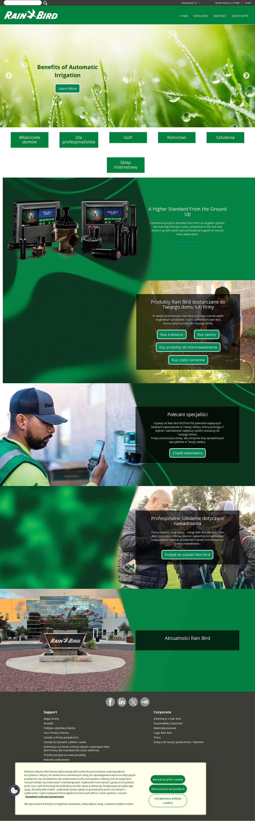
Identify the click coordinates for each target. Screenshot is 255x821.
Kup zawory (206, 334)
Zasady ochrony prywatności (61, 737)
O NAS (182, 17)
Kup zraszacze (171, 334)
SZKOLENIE (199, 17)
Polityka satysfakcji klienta (59, 728)
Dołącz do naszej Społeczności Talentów (178, 742)
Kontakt (48, 723)
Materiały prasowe (165, 728)
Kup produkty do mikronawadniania (188, 347)
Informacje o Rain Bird (167, 718)
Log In (248, 2)
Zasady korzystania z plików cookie (65, 742)
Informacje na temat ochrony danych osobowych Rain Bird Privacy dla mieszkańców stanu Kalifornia (76, 748)
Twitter (133, 702)
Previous (9, 76)
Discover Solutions (187, 241)
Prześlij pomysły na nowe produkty (65, 755)
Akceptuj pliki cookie (168, 779)
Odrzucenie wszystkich (168, 789)
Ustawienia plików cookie (168, 801)
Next (246, 76)
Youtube (145, 702)
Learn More (67, 88)
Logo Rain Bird (163, 732)
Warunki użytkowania (56, 759)
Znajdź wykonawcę (187, 453)
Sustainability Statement (168, 723)
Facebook (110, 702)
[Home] (34, 14)
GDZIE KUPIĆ (240, 16)
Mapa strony (51, 718)
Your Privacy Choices (56, 732)
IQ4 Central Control (187, 245)
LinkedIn (122, 701)
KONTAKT (220, 16)
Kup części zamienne (188, 360)
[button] (14, 790)
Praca (157, 737)
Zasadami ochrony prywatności (44, 796)
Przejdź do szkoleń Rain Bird (187, 554)
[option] (127, 75)
